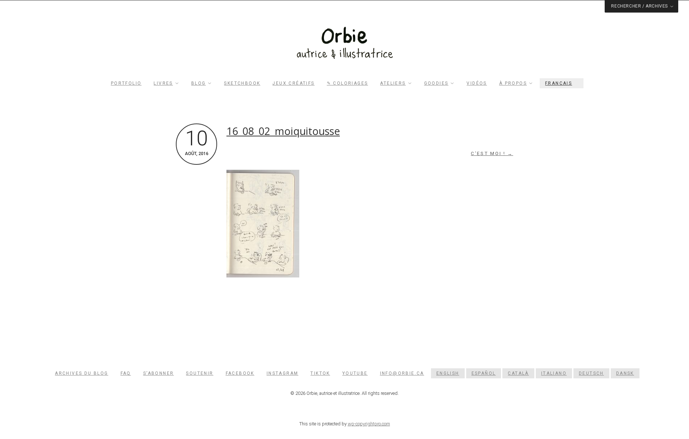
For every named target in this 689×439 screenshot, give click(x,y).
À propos (513, 83)
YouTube (355, 373)
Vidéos (477, 83)
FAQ (126, 373)
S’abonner (158, 373)
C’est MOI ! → (492, 153)
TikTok (320, 373)
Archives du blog (81, 373)
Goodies (436, 83)
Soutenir (199, 373)
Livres (163, 83)
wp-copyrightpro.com (369, 423)
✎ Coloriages (347, 83)
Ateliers (393, 83)
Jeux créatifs (293, 83)
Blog (198, 83)
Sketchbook (242, 83)
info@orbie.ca (402, 373)
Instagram (283, 373)
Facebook (240, 373)
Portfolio (126, 83)
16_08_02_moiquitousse (283, 131)
